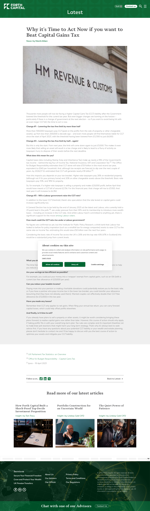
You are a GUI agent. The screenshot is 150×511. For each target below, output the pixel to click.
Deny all (74, 264)
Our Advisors (50, 478)
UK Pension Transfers (23, 483)
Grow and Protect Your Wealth (27, 479)
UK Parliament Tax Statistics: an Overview (47, 354)
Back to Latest (114, 379)
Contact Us (102, 506)
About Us (49, 474)
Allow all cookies (52, 264)
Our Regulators (73, 482)
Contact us (131, 6)
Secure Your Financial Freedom (28, 475)
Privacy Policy (72, 474)
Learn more (46, 258)
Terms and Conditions (75, 478)
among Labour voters (65, 216)
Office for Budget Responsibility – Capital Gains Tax (51, 359)
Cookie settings (97, 264)
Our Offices (50, 482)
